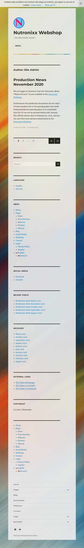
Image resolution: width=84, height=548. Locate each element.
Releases (21, 222)
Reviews (21, 225)
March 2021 (21, 334)
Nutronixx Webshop (37, 32)
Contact (19, 240)
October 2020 (21, 337)
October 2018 (21, 355)
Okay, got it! (50, 5)
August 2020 (21, 343)
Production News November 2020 (30, 304)
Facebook (20, 277)
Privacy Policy (24, 246)
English (19, 186)
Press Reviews (24, 219)
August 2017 (21, 361)
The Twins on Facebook (26, 389)
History (21, 228)
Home (18, 210)
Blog (18, 231)
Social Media (21, 234)
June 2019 (20, 349)
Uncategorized (32, 127)
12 (34, 140)
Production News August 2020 (29, 313)
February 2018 (22, 358)
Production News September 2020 (30, 310)
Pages (18, 213)
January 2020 (21, 346)
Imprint (21, 250)
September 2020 (23, 340)
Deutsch (19, 189)
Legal (18, 243)
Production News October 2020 (29, 307)
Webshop (20, 237)
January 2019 (21, 352)
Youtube (19, 280)
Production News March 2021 (28, 301)
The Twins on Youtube (25, 385)
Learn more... (36, 5)
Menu (18, 46)
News (20, 216)
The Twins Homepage (25, 382)
